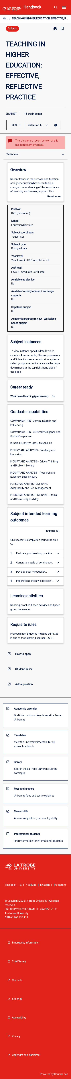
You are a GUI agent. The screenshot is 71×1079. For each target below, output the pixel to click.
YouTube (31, 884)
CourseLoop (61, 1074)
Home (5, 18)
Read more (54, 197)
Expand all (52, 530)
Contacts (17, 980)
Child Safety (19, 961)
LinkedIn (45, 884)
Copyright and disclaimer (26, 1054)
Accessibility (19, 1017)
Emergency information (25, 942)
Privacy (16, 1036)
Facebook (10, 884)
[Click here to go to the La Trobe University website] (11, 9)
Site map (17, 998)
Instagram (60, 884)
